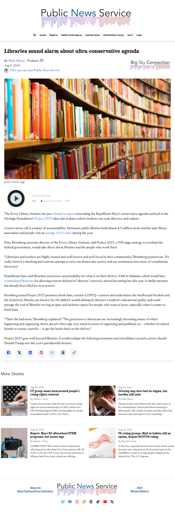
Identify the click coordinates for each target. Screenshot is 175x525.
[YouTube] (105, 501)
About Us (35, 487)
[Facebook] (70, 501)
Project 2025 (43, 218)
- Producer (24, 60)
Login (139, 35)
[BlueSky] (63, 501)
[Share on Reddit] (41, 353)
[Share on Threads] (63, 353)
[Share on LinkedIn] (30, 353)
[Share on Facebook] (8, 353)
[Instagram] (77, 501)
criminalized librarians (19, 281)
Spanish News (92, 35)
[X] (112, 501)
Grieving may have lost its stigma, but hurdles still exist (142, 393)
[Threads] (91, 501)
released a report (63, 214)
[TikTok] (98, 501)
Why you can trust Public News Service (34, 70)
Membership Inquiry (113, 35)
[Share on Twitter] (19, 353)
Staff (139, 487)
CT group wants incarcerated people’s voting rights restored (55, 393)
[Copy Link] (74, 353)
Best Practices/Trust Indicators (35, 491)
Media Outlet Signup (71, 35)
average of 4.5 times (58, 233)
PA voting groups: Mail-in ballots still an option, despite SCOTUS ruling (144, 435)
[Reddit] (84, 501)
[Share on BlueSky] (52, 353)
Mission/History (140, 491)
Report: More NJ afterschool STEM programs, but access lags (53, 435)
